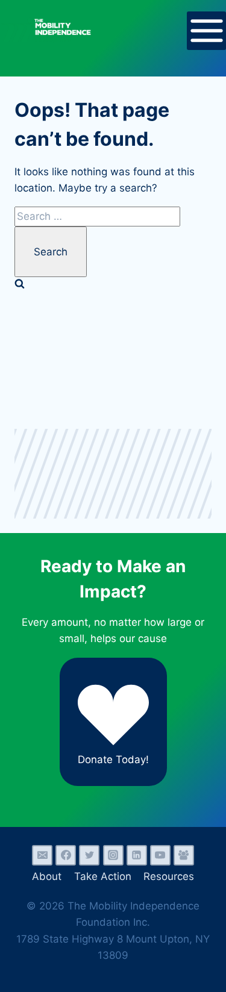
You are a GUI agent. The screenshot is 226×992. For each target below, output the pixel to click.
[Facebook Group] (184, 855)
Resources (168, 876)
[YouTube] (160, 855)
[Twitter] (89, 855)
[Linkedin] (137, 855)
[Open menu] (206, 31)
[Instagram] (113, 855)
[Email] (42, 855)
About (46, 876)
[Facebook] (65, 855)
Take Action (102, 876)
